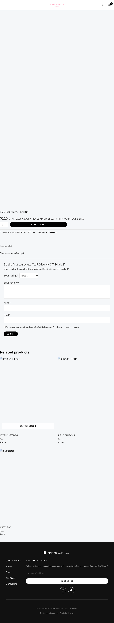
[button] (103, 5)
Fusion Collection (49, 232)
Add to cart (38, 224)
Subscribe (67, 581)
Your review (11, 282)
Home (9, 566)
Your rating (11, 275)
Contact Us (11, 584)
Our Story (10, 578)
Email (7, 315)
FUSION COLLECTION (17, 212)
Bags (2, 212)
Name (7, 302)
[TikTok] (71, 590)
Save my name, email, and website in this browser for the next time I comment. (43, 327)
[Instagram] (63, 590)
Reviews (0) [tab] (6, 246)
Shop (8, 572)
